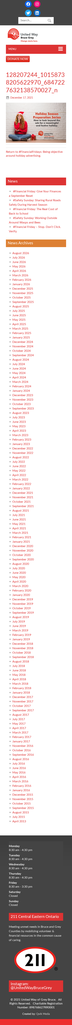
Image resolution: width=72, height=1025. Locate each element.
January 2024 (21, 390)
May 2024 (18, 373)
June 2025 (19, 315)
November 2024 (22, 346)
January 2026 (21, 284)
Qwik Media (43, 1014)
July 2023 (18, 417)
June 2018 (19, 670)
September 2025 (23, 302)
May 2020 (18, 577)
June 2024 (19, 368)
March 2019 (20, 630)
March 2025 (20, 328)
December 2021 (22, 492)
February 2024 (21, 386)
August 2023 (20, 413)
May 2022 (18, 470)
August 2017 (20, 714)
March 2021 (20, 532)
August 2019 (20, 617)
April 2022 (19, 475)
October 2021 (21, 501)
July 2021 (18, 515)
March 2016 (20, 781)
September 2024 (23, 355)
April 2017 (19, 728)
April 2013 (19, 821)
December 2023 (22, 395)
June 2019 (19, 626)
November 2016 (22, 745)
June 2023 (19, 421)
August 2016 (20, 759)
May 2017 (18, 723)
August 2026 (20, 253)
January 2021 (21, 541)
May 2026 (18, 266)
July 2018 (18, 666)
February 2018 (21, 688)
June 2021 (19, 519)
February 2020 (21, 590)
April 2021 (19, 528)
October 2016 (21, 750)
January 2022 (21, 488)
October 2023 (21, 404)
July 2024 (18, 364)
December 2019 (22, 599)
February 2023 (21, 439)
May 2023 (18, 426)
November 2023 (22, 399)
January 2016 (21, 790)
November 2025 (22, 293)
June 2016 (19, 768)
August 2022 (20, 457)
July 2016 (18, 763)
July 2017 (18, 719)
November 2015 (22, 799)
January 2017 (21, 741)
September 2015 (23, 808)
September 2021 (23, 506)
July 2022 (18, 461)
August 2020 (20, 563)
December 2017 (22, 697)
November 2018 (22, 648)
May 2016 (18, 772)
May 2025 (18, 319)
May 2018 (18, 674)
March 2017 (20, 732)
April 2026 (19, 270)
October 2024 (21, 350)
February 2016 (21, 785)
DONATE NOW (18, 59)
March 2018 (20, 683)
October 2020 (21, 555)
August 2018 (20, 661)
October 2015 (21, 803)
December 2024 (22, 341)
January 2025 (21, 337)
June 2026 (19, 262)
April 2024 (19, 377)
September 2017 (23, 710)
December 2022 (22, 448)
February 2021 (21, 537)
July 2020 (18, 568)
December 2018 (22, 643)
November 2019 (22, 603)
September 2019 (23, 612)
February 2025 (21, 333)
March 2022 (20, 479)
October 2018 (21, 652)
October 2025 (21, 297)
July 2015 (18, 816)
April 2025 (19, 324)
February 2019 (21, 634)
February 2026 (21, 279)
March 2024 (20, 381)
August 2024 (20, 359)
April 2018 (19, 679)
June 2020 (19, 572)
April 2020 (19, 581)
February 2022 (21, 484)
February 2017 (21, 737)
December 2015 (22, 794)
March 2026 (20, 275)
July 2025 (18, 310)
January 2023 (21, 444)
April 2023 (19, 430)
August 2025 (20, 306)
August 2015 (20, 812)
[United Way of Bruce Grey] (26, 41)
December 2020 (22, 546)
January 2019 (21, 639)
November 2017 (22, 701)
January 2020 (21, 595)
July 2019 (18, 621)
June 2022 (19, 466)
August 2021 (20, 510)
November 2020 (22, 550)
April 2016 (19, 777)
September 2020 (23, 559)
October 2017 (21, 705)
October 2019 (21, 608)
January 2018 (21, 692)
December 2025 (22, 288)
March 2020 (20, 586)
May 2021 (18, 523)
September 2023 (23, 408)
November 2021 (22, 497)
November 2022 (22, 452)
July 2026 (18, 257)
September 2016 (23, 754)
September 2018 (23, 657)
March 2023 (20, 435)
